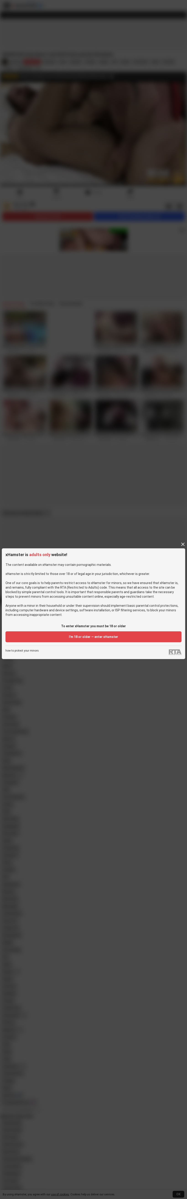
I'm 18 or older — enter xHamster (93, 637)
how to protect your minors (22, 650)
